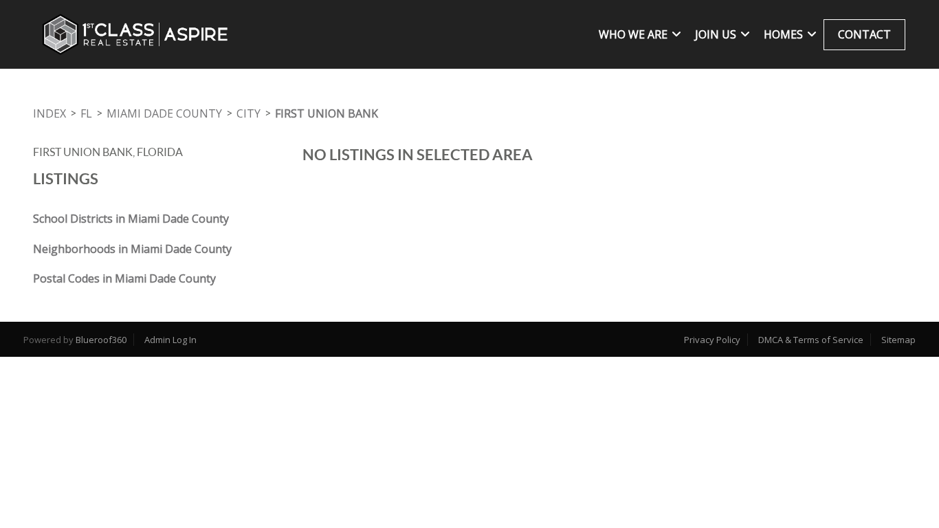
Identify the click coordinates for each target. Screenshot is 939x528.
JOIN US (715, 34)
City (248, 113)
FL (86, 113)
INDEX (49, 113)
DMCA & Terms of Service (810, 339)
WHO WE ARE (633, 34)
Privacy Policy (712, 339)
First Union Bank (326, 113)
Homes (783, 34)
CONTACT (864, 34)
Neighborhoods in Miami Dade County (132, 248)
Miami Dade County (164, 113)
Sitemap (898, 339)
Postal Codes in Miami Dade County (124, 278)
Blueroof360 (101, 339)
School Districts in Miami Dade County (131, 218)
